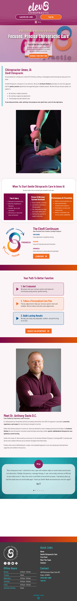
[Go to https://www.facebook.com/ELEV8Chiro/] (5, 563)
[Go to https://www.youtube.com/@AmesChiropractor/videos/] (12, 563)
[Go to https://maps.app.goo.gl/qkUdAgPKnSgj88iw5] (16, 563)
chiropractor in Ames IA (22, 77)
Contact (43, 563)
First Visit (43, 557)
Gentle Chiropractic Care (48, 554)
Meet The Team (45, 560)
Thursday (7, 581)
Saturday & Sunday (9, 588)
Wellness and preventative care (63, 201)
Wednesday (7, 578)
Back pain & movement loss (15, 201)
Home (42, 551)
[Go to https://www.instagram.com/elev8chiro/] (9, 563)
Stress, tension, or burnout (39, 202)
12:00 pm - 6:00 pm (25, 572)
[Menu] (38, 598)
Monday (6, 572)
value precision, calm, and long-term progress (23, 102)
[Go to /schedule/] (38, 48)
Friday (6, 585)
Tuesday (6, 575)
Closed (22, 575)
